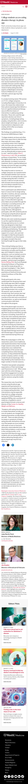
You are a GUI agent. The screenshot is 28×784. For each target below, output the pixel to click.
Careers (7, 752)
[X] (8, 776)
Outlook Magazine (10, 762)
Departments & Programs (12, 755)
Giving (7, 750)
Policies (7, 770)
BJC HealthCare (5, 509)
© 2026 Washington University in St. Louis (14, 781)
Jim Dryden (5, 33)
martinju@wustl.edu (7, 540)
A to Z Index (8, 757)
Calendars (8, 745)
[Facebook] (5, 776)
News (6, 772)
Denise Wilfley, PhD (7, 262)
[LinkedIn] (19, 776)
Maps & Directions (10, 742)
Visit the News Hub (7, 11)
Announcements (9, 760)
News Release (5, 14)
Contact (7, 747)
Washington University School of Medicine (13, 491)
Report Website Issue (11, 765)
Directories (8, 740)
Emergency (8, 767)
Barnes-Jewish (10, 494)
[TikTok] (22, 776)
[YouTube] (15, 776)
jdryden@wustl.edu (6, 570)
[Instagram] (12, 776)
